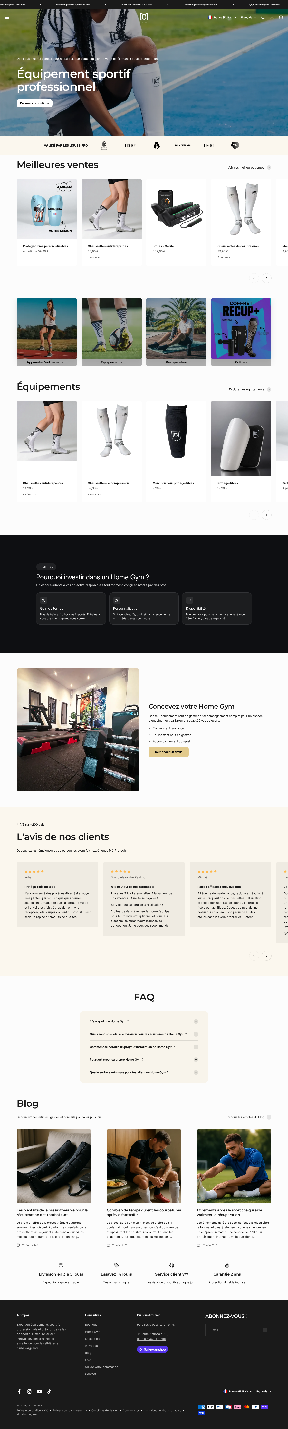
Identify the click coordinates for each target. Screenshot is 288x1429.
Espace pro (93, 1339)
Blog (88, 1353)
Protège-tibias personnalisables (45, 246)
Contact (90, 1374)
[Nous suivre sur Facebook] (19, 1391)
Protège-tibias (227, 483)
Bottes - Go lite (163, 246)
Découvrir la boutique (34, 103)
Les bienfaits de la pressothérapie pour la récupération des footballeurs (52, 1212)
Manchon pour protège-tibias (173, 483)
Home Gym (92, 1331)
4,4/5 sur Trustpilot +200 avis (76, 4)
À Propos (91, 1346)
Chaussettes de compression (238, 246)
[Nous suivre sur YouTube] (39, 1391)
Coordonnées (131, 1410)
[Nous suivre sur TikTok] (49, 1391)
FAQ (88, 1360)
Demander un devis (168, 752)
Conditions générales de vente (162, 1410)
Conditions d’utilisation (104, 1410)
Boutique (91, 1324)
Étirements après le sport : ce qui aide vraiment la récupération (229, 1212)
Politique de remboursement (70, 1410)
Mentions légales (27, 1414)
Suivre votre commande (101, 1367)
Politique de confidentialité (32, 1410)
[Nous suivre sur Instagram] (29, 1391)
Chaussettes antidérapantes (108, 246)
